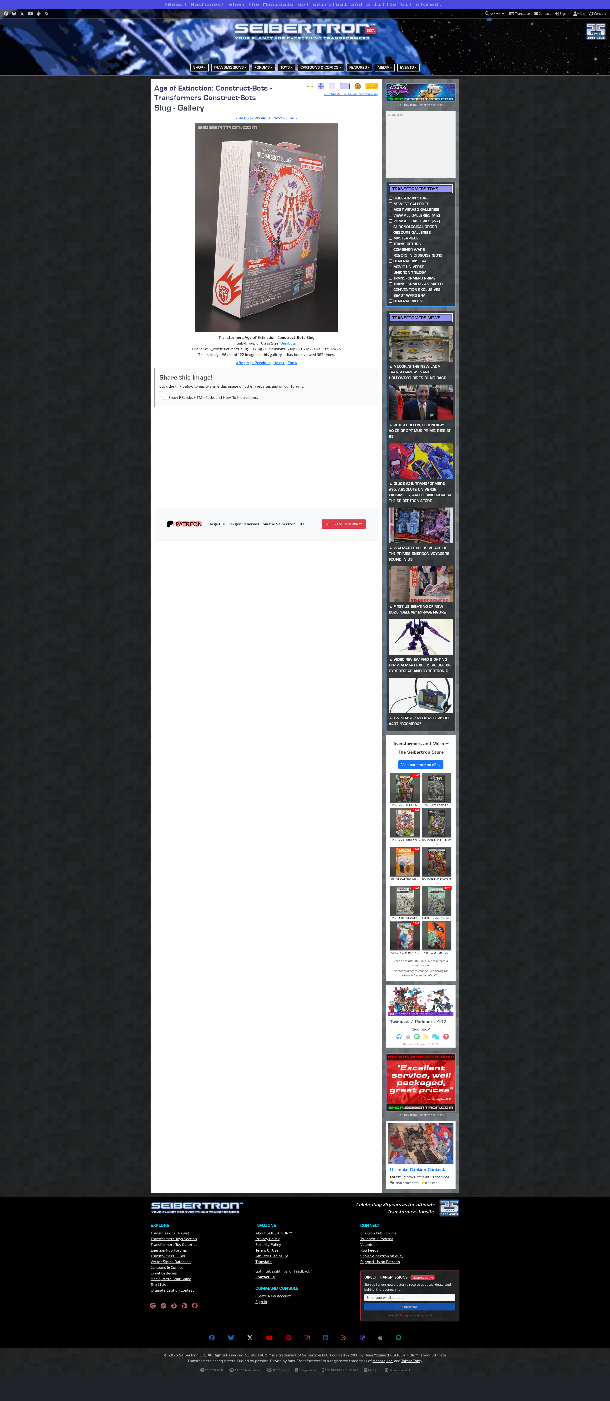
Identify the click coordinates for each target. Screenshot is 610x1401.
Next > (279, 118)
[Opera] (195, 1305)
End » (292, 118)
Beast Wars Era (409, 295)
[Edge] (184, 1305)
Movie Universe (408, 266)
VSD (358, 86)
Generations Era (410, 261)
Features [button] (358, 67)
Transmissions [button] (229, 67)
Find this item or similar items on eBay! (351, 94)
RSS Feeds (369, 1250)
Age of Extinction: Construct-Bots (211, 87)
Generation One (409, 301)
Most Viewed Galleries (416, 209)
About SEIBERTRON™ (273, 1233)
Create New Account (273, 1296)
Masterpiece (406, 238)
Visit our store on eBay (420, 764)
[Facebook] (212, 1337)
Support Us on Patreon (380, 1261)
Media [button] (383, 67)
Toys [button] (285, 67)
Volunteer (368, 1244)
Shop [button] (198, 67)
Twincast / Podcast (376, 1238)
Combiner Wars (409, 249)
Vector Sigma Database (171, 1261)
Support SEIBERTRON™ (344, 524)
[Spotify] (398, 1337)
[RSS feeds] (344, 1337)
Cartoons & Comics (167, 1267)
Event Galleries (164, 1273)
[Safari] (163, 1305)
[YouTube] (269, 1337)
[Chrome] (153, 1305)
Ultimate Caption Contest (417, 1169)
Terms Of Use (267, 1250)
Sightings (372, 86)
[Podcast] (362, 1337)
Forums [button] (262, 67)
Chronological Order (415, 226)
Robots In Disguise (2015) (418, 255)
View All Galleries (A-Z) (416, 215)
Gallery (321, 86)
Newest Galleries (411, 204)
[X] (250, 1337)
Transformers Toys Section (174, 1238)
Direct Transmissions (398, 1277)
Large (345, 86)
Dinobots (288, 343)
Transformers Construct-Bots (205, 97)
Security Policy (268, 1244)
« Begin (242, 118)
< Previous (261, 118)
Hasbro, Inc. (383, 1360)
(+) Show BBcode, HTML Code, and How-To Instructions (210, 397)
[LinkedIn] (325, 1337)
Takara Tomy (411, 1360)
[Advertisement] (126, 150)
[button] (494, 13)
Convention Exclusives (417, 289)
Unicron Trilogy (409, 272)
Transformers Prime (414, 278)
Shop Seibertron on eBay (381, 1256)
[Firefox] (174, 1305)
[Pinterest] (288, 1337)
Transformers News (416, 317)
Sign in (261, 1301)
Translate (263, 1261)
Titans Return (407, 244)
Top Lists (158, 1284)
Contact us (265, 1276)
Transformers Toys (415, 189)
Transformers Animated (418, 284)
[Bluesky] (231, 1337)
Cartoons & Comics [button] (319, 67)
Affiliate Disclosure (271, 1256)
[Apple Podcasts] (380, 1337)
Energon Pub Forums (169, 1250)
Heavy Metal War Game (171, 1278)
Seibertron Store (411, 198)
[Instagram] (307, 1337)
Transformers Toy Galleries (174, 1244)
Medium (332, 86)
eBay (310, 86)
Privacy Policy (267, 1238)
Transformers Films (168, 1256)
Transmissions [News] (170, 1233)
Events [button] (407, 67)
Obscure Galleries (412, 232)
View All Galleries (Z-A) (416, 221)
